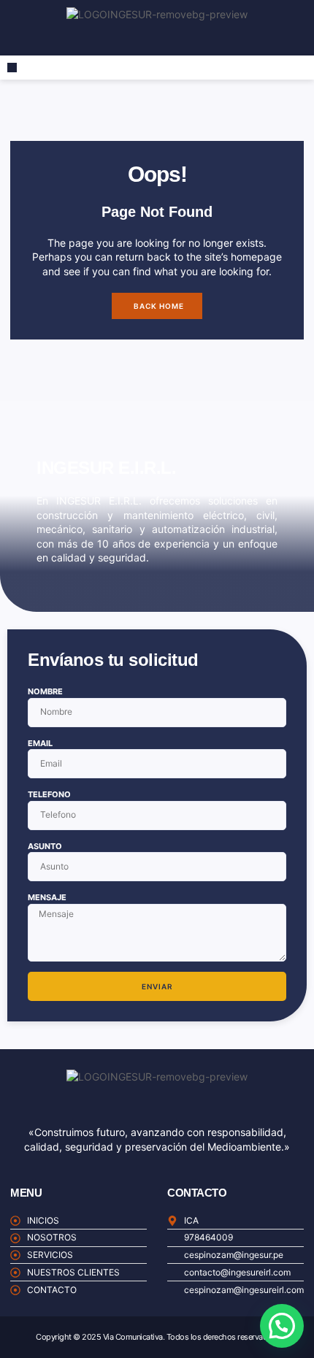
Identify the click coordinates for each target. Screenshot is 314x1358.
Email (40, 743)
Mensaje (47, 897)
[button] (12, 67)
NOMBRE (45, 691)
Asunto (45, 846)
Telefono (49, 794)
